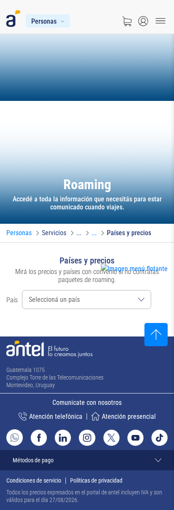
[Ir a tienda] (126, 21)
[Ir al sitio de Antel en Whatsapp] (14, 437)
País (12, 300)
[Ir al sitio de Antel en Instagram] (87, 437)
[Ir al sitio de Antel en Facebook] (38, 437)
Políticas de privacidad (96, 480)
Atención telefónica (55, 416)
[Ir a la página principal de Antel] (49, 349)
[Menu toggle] (160, 21)
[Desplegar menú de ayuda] (147, 284)
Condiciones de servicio (33, 480)
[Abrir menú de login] (143, 21)
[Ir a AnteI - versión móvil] (15, 17)
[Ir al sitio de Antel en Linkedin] (62, 437)
